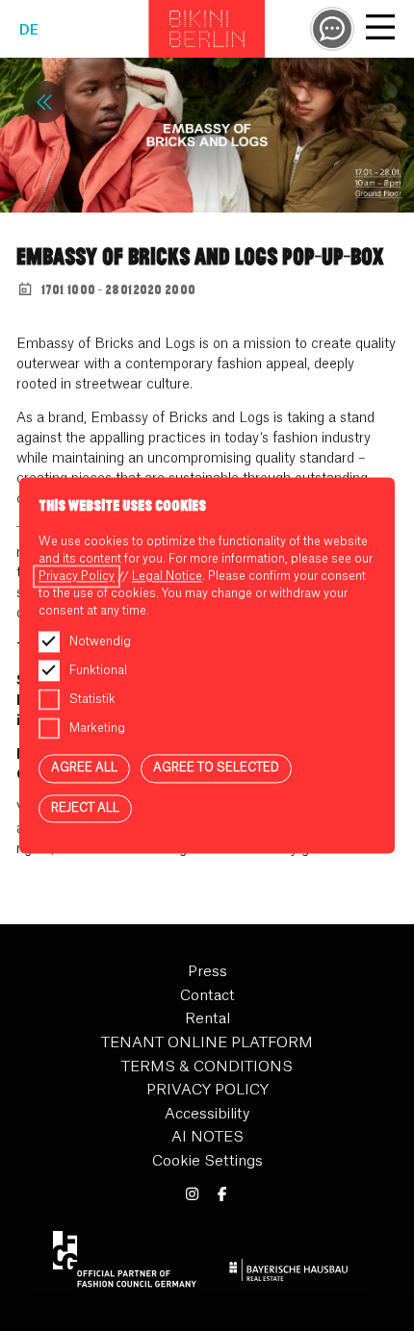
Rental (207, 1019)
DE (29, 31)
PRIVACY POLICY (207, 1090)
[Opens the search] (332, 29)
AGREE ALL (84, 767)
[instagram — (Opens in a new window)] (192, 1195)
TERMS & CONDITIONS (207, 1067)
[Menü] (380, 29)
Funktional (98, 670)
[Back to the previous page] (44, 102)
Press (207, 972)
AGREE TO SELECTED (216, 767)
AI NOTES (207, 1137)
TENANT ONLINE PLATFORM (207, 1043)
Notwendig (100, 641)
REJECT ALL (85, 808)
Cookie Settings (207, 1161)
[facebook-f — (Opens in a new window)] (222, 1195)
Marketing (97, 728)
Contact (207, 996)
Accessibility (207, 1114)
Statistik (92, 699)
